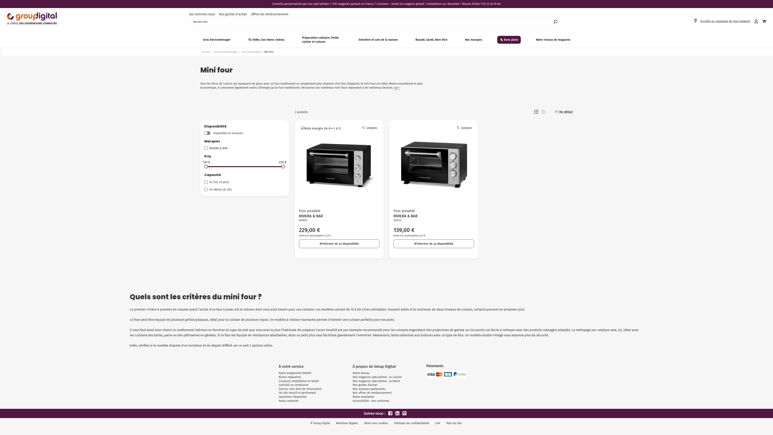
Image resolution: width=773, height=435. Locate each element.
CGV (437, 423)
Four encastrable (250, 52)
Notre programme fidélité (295, 373)
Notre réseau (361, 373)
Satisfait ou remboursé (293, 385)
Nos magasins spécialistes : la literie (376, 381)
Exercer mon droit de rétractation (300, 389)
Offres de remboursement (269, 14)
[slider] (206, 166)
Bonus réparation (290, 377)
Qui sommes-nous (202, 14)
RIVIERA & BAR (218, 148)
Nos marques (473, 39)
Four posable (309, 211)
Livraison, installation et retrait (299, 381)
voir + (397, 88)
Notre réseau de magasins (553, 39)
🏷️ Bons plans (509, 39)
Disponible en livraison (228, 133)
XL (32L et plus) (219, 182)
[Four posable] (339, 164)
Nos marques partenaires (369, 389)
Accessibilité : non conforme (371, 401)
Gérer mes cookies (376, 423)
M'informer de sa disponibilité (339, 243)
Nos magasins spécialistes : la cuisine (377, 377)
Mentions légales (347, 423)
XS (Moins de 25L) (220, 189)
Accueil (206, 52)
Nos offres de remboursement (372, 393)
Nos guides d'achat (233, 14)
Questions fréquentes (293, 397)
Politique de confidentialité (411, 423)
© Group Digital (320, 423)
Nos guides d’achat (365, 385)
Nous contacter (289, 401)
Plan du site (454, 423)
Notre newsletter (363, 397)
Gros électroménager (226, 52)
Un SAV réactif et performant (297, 393)
